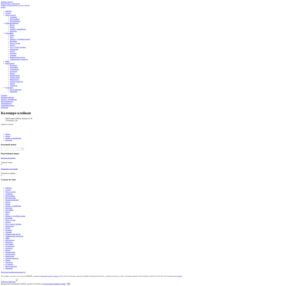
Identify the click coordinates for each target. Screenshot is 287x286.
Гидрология (9, 246)
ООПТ (8, 228)
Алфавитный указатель (14, 236)
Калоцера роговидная (8, 158)
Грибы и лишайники (13, 138)
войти (3, 7)
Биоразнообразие (11, 200)
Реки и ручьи (10, 220)
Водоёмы (8, 218)
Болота (8, 222)
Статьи (8, 190)
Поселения (9, 226)
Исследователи (11, 266)
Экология (9, 262)
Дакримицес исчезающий (9, 169)
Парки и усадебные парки (15, 216)
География (9, 210)
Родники (8, 230)
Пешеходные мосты (13, 234)
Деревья (8, 232)
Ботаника (9, 242)
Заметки (8, 188)
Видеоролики (10, 198)
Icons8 (180, 276)
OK (68, 284)
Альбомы (9, 194)
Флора (7, 136)
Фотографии (10, 196)
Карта (7, 212)
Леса (7, 214)
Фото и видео (10, 192)
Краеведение (10, 252)
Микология (9, 256)
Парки (7, 260)
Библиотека (9, 240)
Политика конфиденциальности (13, 272)
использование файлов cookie (54, 284)
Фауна (7, 134)
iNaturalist (9, 268)
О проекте (9, 264)
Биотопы (8, 140)
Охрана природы (11, 258)
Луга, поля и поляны (13, 224)
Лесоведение (10, 254)
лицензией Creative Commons (49, 276)
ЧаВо (7, 238)
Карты (7, 250)
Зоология (8, 248)
